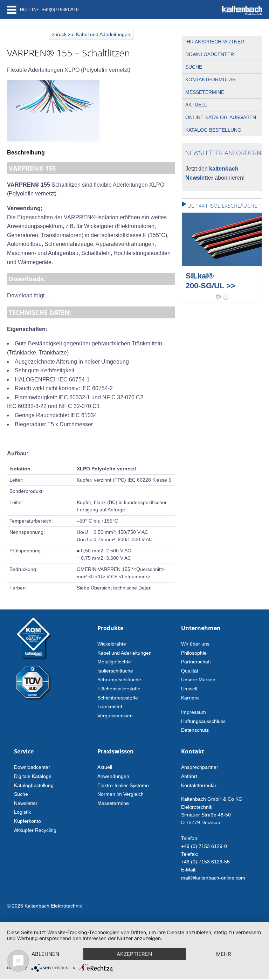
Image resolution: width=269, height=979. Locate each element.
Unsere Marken (198, 679)
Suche (193, 67)
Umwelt (189, 688)
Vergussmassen (115, 715)
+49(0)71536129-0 (60, 9)
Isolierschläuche (115, 671)
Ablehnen (45, 954)
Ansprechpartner (199, 767)
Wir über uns (195, 644)
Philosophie (194, 653)
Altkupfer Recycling (35, 830)
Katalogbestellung (34, 785)
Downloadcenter (209, 54)
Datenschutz (195, 730)
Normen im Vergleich (120, 794)
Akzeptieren (134, 954)
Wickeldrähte (111, 644)
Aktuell (196, 105)
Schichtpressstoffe (117, 698)
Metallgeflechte (114, 661)
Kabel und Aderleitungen (124, 653)
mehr (223, 954)
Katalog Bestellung (213, 130)
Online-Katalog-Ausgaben (220, 117)
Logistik (22, 812)
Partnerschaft (196, 661)
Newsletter (25, 803)
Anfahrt (189, 776)
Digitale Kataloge (32, 776)
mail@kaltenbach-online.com (213, 878)
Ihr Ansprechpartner (214, 41)
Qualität (189, 671)
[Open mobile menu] (11, 9)
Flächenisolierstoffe (118, 688)
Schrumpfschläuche (119, 679)
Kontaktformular (210, 79)
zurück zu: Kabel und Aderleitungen (91, 34)
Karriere (190, 698)
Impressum (193, 712)
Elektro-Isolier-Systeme (123, 785)
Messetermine (204, 92)
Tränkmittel (109, 706)
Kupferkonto (27, 821)
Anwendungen (113, 776)
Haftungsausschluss (203, 721)
